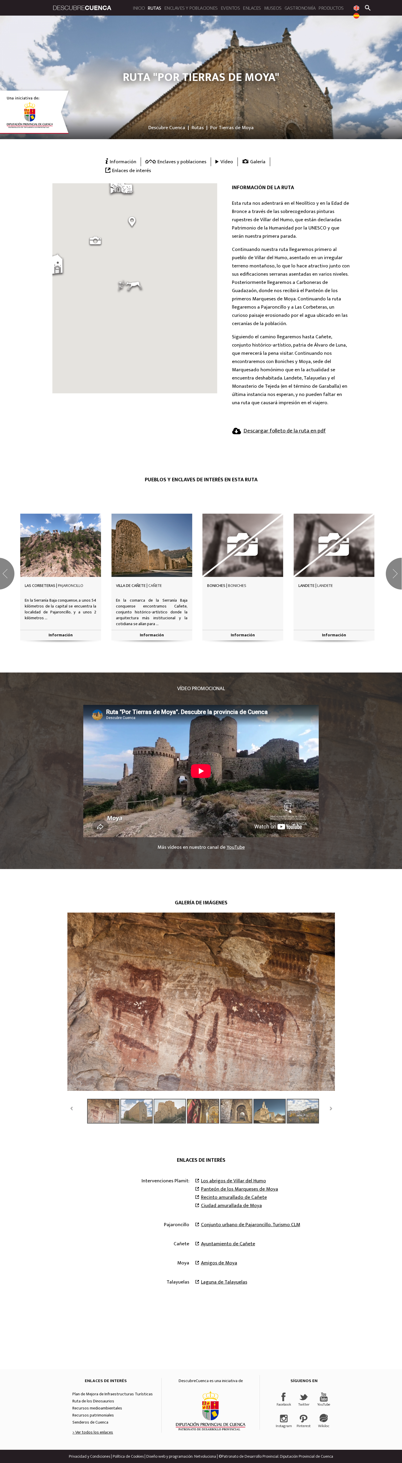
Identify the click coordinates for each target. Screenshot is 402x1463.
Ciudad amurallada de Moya (231, 1205)
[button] (130, 286)
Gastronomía (300, 8)
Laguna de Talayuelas (224, 1282)
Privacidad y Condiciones (89, 1456)
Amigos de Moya (219, 1263)
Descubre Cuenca (166, 128)
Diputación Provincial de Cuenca (210, 1410)
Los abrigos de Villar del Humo (233, 1181)
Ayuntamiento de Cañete (228, 1244)
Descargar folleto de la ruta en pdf (284, 431)
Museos (273, 8)
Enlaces (252, 8)
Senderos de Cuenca (90, 1422)
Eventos (230, 8)
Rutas (154, 8)
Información (61, 635)
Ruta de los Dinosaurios (93, 1401)
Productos (331, 8)
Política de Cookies (128, 1456)
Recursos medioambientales (97, 1408)
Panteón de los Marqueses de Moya (239, 1189)
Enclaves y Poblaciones (191, 8)
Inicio (139, 8)
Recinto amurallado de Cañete (234, 1197)
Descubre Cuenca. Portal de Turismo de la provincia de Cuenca (82, 8)
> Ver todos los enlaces (92, 1432)
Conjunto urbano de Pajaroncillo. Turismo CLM (250, 1225)
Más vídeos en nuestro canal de (201, 847)
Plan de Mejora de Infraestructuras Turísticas (112, 1394)
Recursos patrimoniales (93, 1415)
